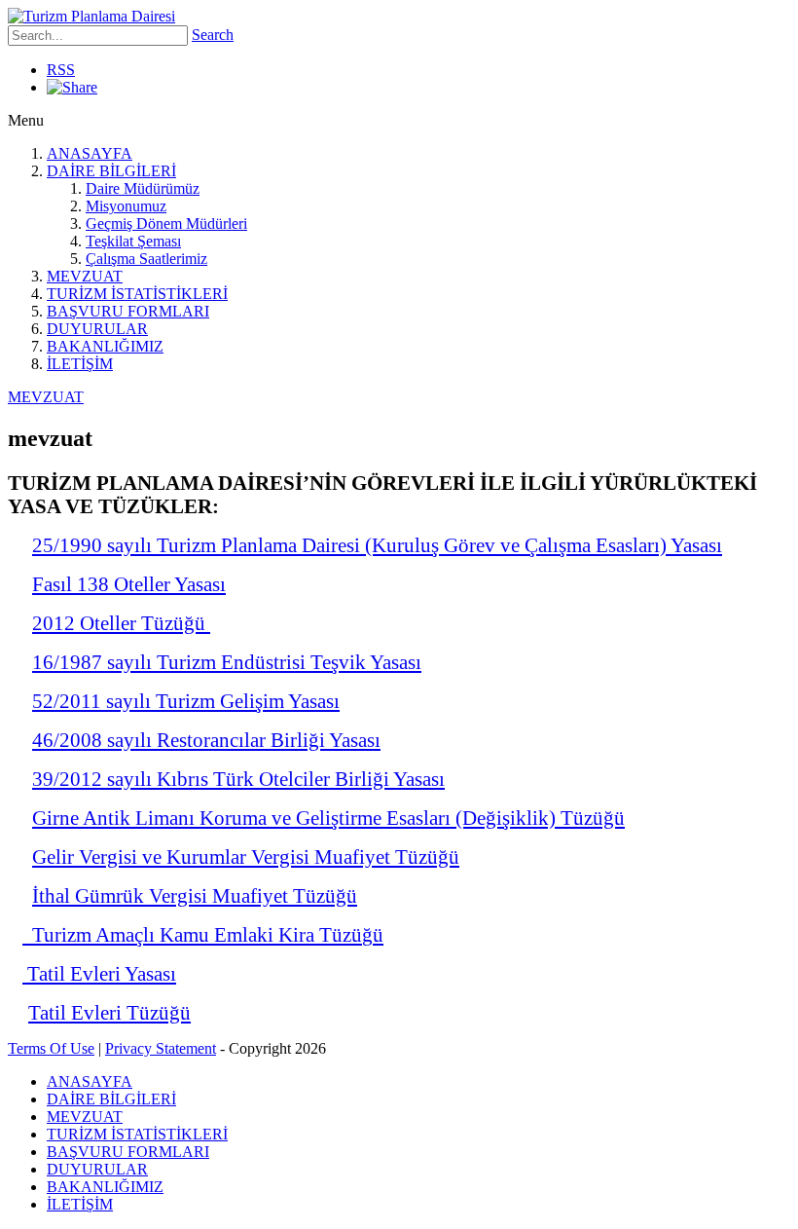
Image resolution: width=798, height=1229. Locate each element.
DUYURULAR (97, 328)
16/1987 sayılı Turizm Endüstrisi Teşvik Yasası (226, 662)
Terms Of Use (51, 1048)
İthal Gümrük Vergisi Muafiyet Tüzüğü (194, 895)
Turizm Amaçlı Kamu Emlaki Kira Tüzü (192, 934)
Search (213, 34)
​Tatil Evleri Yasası (99, 973)
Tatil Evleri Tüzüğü (109, 1012)
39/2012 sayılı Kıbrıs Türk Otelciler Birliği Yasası (238, 778)
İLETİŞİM (80, 363)
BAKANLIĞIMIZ (105, 346)
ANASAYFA (89, 153)
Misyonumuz (126, 206)
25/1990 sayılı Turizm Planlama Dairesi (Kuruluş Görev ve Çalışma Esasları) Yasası (377, 545)
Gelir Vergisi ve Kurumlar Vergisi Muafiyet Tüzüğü (245, 856)
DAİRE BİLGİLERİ (111, 171)
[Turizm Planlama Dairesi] (91, 16)
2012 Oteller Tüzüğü (121, 623)
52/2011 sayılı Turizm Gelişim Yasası (186, 700)
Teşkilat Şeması (133, 241)
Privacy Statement (160, 1048)
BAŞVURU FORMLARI (128, 311)
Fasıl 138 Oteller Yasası (129, 584)
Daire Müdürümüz (143, 188)
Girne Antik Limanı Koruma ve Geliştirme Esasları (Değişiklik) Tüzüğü (328, 817)
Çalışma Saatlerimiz (146, 258)
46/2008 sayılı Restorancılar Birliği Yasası (206, 739)
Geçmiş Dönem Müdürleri (166, 223)
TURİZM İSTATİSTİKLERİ (137, 293)
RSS (61, 69)
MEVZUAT (85, 276)
